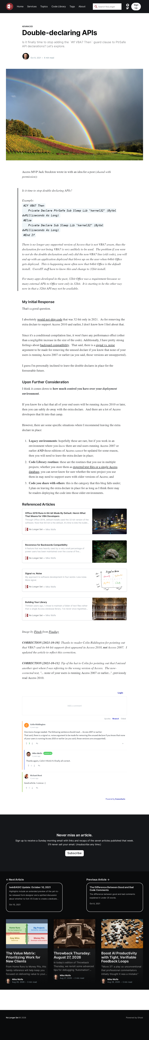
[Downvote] (32, 743)
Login (120, 692)
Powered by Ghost (134, 1017)
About (82, 6)
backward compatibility (54, 345)
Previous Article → (98, 879)
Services (32, 6)
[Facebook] (127, 4)
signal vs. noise (105, 345)
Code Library (59, 6)
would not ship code (49, 319)
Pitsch (38, 631)
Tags (72, 6)
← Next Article (15, 879)
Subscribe (74, 853)
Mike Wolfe (37, 54)
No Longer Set (12, 1017)
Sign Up (136, 6)
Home (20, 6)
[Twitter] (127, 8)
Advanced (27, 26)
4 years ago (34, 727)
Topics (44, 6)
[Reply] (37, 743)
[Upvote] (26, 743)
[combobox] (107, 6)
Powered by (115, 799)
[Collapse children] (122, 743)
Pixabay (54, 631)
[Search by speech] (117, 6)
